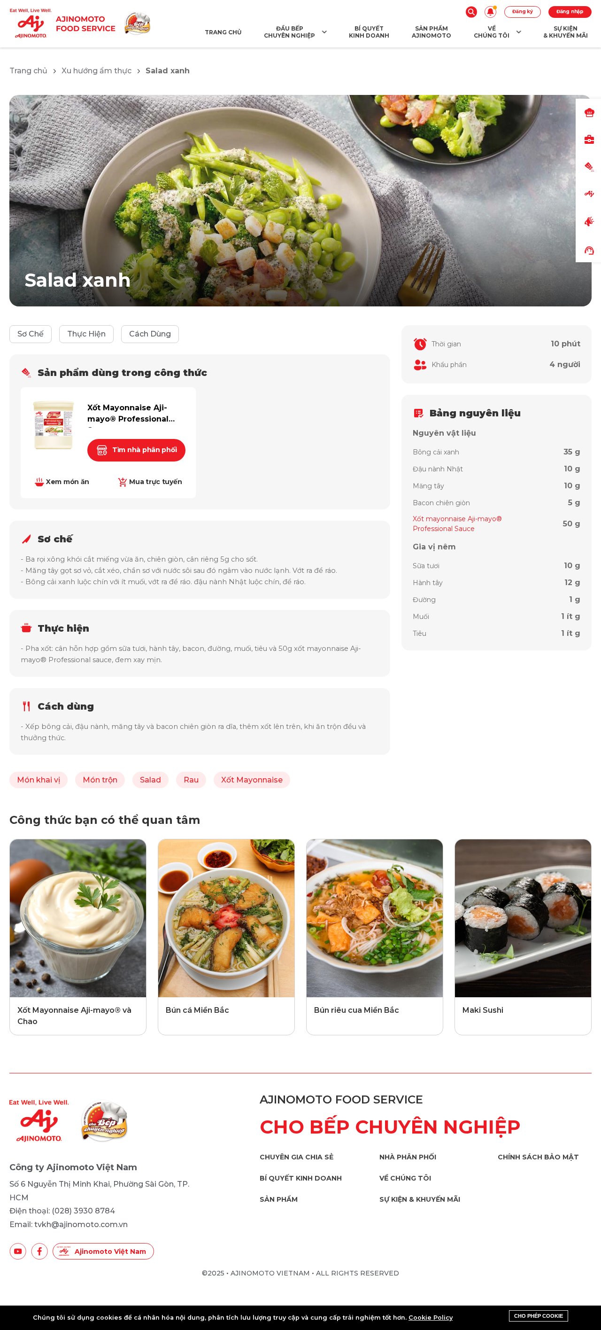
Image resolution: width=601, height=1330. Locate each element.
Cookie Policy (430, 1317)
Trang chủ (28, 70)
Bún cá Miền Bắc (197, 1010)
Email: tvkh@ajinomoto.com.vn (68, 1224)
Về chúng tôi (405, 1178)
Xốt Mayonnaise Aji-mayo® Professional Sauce (128, 415)
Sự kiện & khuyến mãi (419, 1200)
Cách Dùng (150, 333)
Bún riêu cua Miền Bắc (356, 1010)
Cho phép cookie (538, 1316)
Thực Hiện (86, 333)
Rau (191, 779)
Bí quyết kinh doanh (301, 1178)
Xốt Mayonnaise (252, 779)
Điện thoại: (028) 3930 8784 (62, 1210)
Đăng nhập (570, 11)
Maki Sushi (482, 1010)
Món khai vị (38, 779)
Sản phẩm (279, 1200)
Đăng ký (522, 11)
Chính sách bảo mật (538, 1157)
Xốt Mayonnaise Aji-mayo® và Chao (74, 1016)
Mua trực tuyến (155, 481)
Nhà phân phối (407, 1157)
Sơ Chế (30, 333)
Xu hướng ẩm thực (96, 70)
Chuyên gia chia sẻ (296, 1157)
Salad (150, 779)
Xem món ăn (67, 481)
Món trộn (100, 779)
